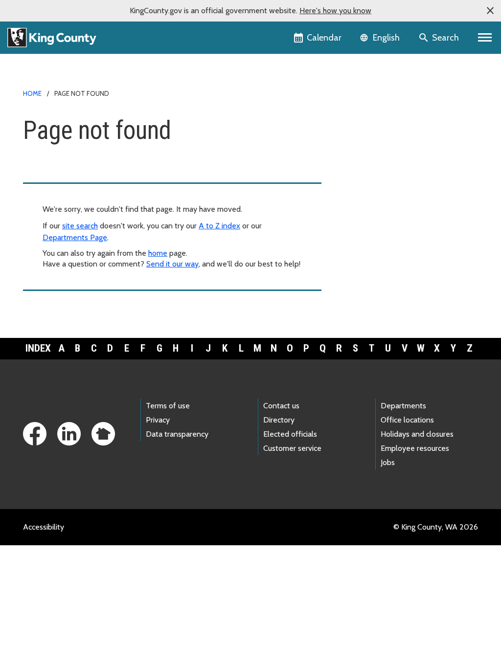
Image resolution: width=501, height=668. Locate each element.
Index (38, 348)
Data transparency (177, 434)
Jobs (388, 462)
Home (32, 93)
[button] (490, 11)
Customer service (292, 448)
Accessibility (43, 527)
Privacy (158, 419)
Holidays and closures (417, 434)
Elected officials (290, 434)
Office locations (407, 419)
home (157, 253)
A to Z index (219, 225)
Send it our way (172, 263)
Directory (279, 419)
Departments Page (75, 237)
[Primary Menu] (485, 38)
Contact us (281, 405)
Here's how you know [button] (335, 10)
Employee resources (415, 448)
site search (80, 225)
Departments (403, 405)
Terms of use (168, 405)
